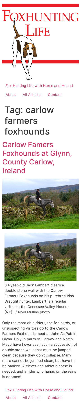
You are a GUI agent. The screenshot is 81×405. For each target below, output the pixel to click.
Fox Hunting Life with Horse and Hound (39, 85)
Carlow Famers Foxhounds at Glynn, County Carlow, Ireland (37, 157)
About (11, 94)
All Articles (32, 94)
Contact (55, 94)
